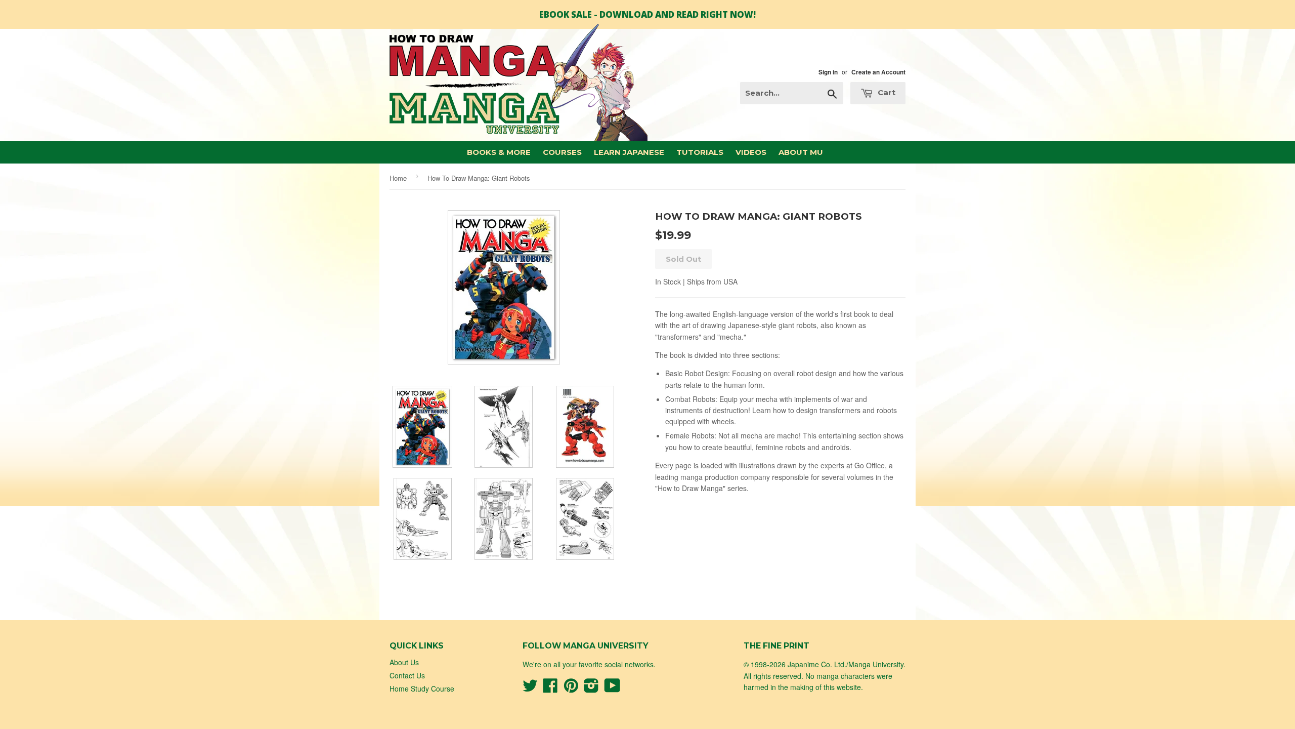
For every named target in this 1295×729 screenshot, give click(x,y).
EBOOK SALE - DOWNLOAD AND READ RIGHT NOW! (647, 14)
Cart (885, 92)
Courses (562, 152)
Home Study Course (422, 688)
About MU (801, 152)
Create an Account (878, 72)
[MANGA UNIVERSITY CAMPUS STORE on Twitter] (530, 688)
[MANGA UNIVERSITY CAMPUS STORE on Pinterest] (571, 688)
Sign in (828, 72)
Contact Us (407, 675)
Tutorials (699, 152)
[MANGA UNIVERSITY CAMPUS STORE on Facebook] (550, 688)
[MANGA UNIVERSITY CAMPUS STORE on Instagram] (591, 688)
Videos (751, 152)
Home (398, 178)
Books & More (499, 152)
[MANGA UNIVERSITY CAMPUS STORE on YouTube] (612, 688)
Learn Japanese (629, 152)
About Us (404, 662)
